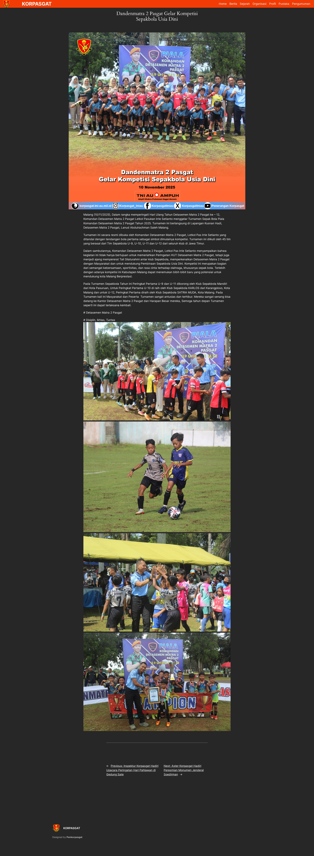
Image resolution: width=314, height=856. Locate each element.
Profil (272, 3)
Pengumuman (301, 3)
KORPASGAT (71, 828)
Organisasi (259, 3)
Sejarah (245, 3)
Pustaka (284, 3)
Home (223, 3)
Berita (233, 3)
